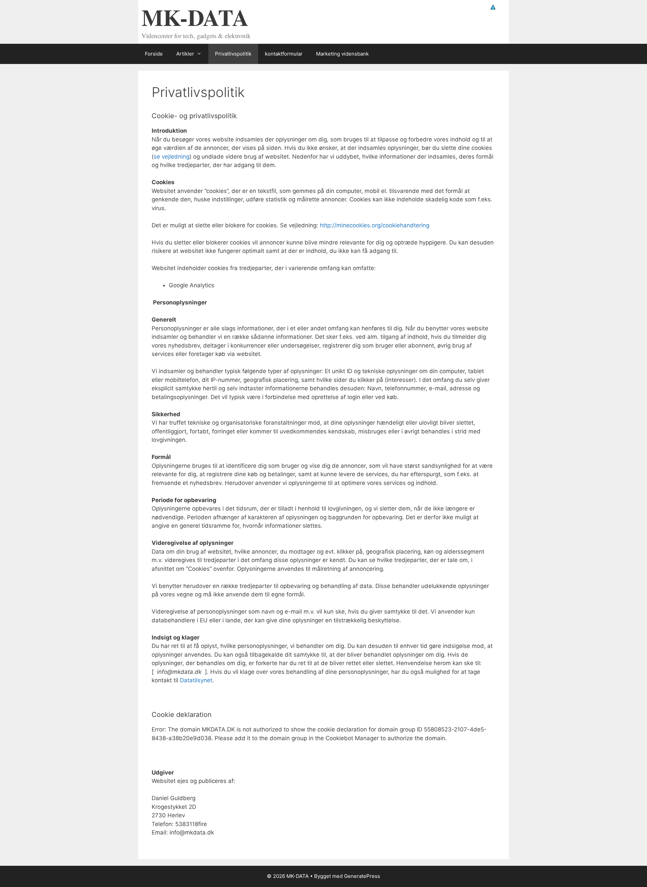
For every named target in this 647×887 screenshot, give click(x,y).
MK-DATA (195, 17)
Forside (154, 54)
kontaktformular (284, 54)
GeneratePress (362, 876)
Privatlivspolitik (233, 54)
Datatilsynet (196, 680)
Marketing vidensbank (342, 54)
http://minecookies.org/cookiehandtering (374, 225)
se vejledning (171, 156)
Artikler (185, 54)
